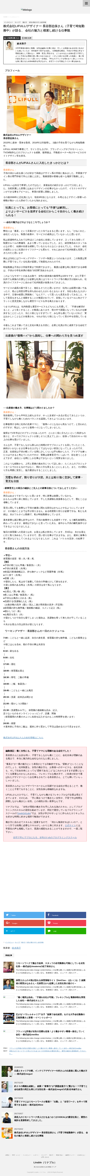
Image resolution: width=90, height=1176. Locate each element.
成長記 (7, 1155)
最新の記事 (27, 38)
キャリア (17, 942)
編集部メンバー (70, 1155)
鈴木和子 (16, 948)
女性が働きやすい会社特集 (35, 942)
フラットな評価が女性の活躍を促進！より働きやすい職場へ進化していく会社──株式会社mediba (45, 1048)
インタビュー (9, 942)
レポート (36, 1155)
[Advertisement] (21, 861)
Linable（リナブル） (45, 1162)
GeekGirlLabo (24, 813)
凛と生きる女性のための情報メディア (45, 1167)
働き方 (23, 942)
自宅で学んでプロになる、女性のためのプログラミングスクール (45, 837)
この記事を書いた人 (12, 38)
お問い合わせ (45, 1157)
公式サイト (70, 825)
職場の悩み (59, 1155)
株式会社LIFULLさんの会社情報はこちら (23, 737)
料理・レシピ (16, 1155)
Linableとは (81, 1155)
